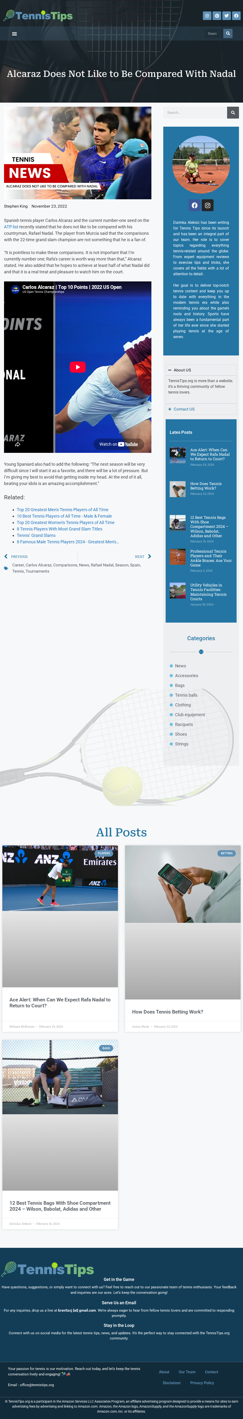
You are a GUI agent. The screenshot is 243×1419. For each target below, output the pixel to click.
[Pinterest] (217, 15)
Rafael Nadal (102, 565)
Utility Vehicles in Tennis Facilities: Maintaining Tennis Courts (208, 591)
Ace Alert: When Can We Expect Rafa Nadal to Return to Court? (210, 454)
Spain (135, 565)
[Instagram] (207, 15)
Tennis (18, 571)
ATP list (11, 226)
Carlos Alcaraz (38, 565)
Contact (211, 1372)
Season (121, 565)
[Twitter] (226, 15)
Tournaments (37, 571)
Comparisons (65, 565)
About (164, 1372)
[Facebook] (236, 15)
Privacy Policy (202, 1383)
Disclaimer (172, 1383)
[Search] (228, 33)
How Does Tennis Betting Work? (206, 485)
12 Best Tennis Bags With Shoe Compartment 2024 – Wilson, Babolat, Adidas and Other (209, 526)
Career (18, 565)
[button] (14, 33)
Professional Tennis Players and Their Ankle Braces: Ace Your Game (211, 558)
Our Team (187, 1372)
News (84, 565)
